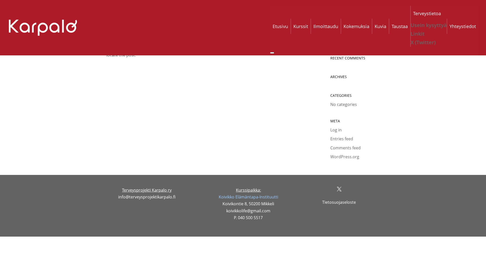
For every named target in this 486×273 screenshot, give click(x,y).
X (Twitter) (423, 42)
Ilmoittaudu (325, 26)
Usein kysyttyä (429, 25)
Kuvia (380, 26)
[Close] (272, 53)
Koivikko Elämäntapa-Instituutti (248, 197)
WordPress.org (344, 157)
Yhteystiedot (463, 26)
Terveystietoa (427, 13)
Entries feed (341, 139)
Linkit (417, 33)
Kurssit (300, 26)
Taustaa (400, 26)
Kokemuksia (356, 26)
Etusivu (280, 26)
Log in (336, 130)
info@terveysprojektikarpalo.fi (146, 197)
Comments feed (345, 148)
